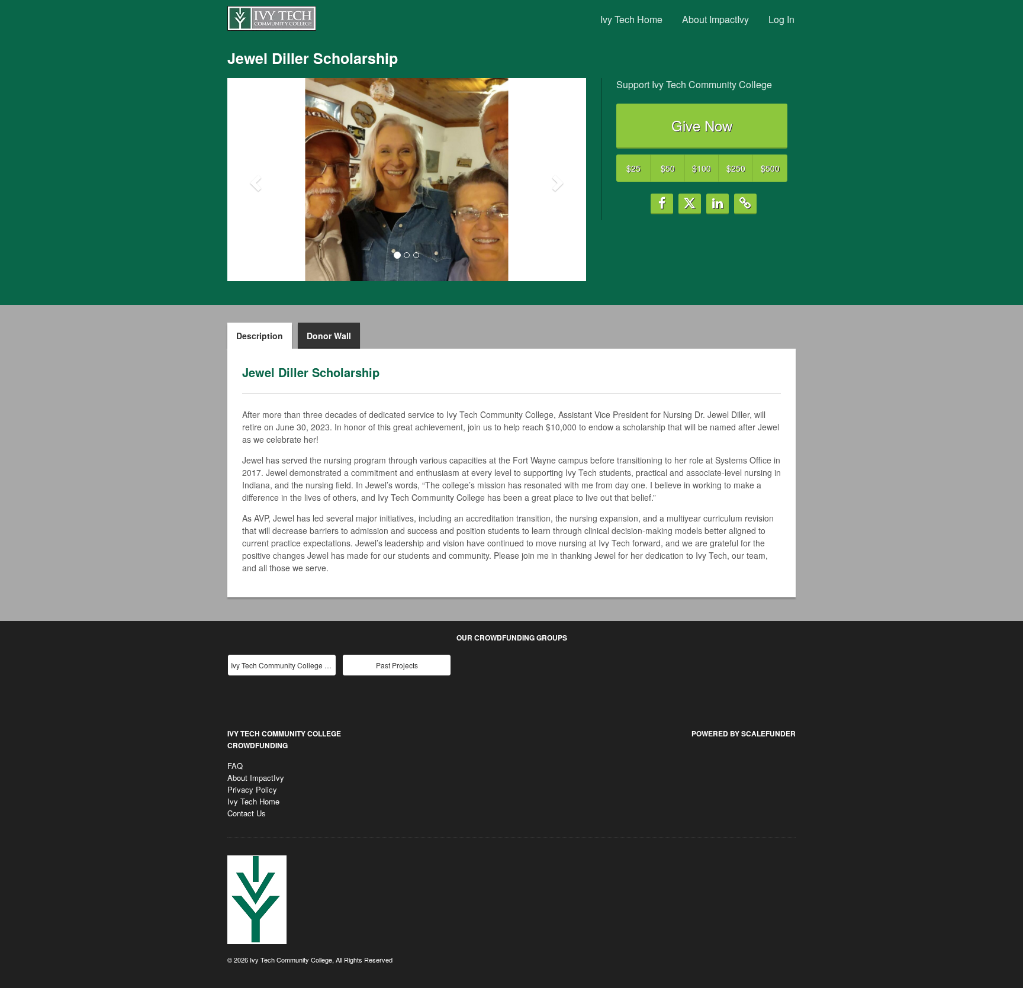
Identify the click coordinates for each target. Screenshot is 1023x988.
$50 (668, 168)
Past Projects (397, 665)
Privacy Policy (252, 789)
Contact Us (246, 813)
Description (259, 336)
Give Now (701, 125)
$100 (701, 168)
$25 (633, 168)
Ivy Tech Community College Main (283, 665)
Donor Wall (329, 336)
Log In (781, 19)
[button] (254, 179)
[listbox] (406, 179)
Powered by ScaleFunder (743, 733)
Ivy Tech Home (631, 19)
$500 (770, 168)
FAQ (235, 765)
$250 (735, 168)
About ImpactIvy (715, 19)
